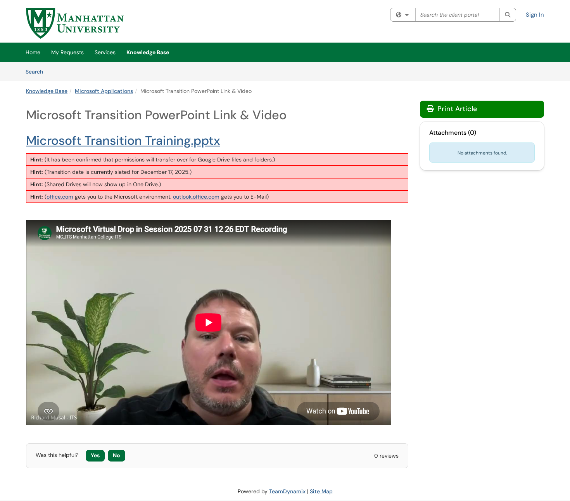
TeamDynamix (287, 491)
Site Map (321, 491)
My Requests (67, 52)
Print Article (456, 108)
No (116, 455)
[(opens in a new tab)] (75, 23)
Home (33, 52)
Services (105, 52)
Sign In (535, 15)
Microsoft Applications (104, 91)
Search (37, 71)
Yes (95, 455)
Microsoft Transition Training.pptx (123, 140)
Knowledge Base (147, 52)
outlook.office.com (196, 196)
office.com (60, 196)
